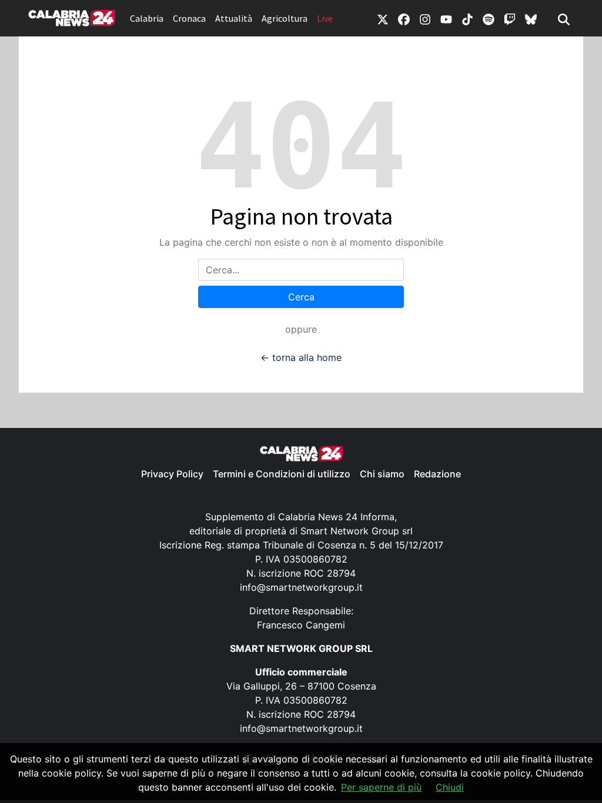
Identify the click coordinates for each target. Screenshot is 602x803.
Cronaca (189, 18)
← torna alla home (301, 357)
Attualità (233, 18)
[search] (563, 18)
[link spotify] (488, 18)
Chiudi (450, 787)
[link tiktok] (467, 18)
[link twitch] (509, 18)
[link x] (382, 18)
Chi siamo (382, 474)
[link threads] (530, 18)
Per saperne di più (381, 787)
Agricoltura (284, 18)
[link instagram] (425, 18)
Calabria (146, 18)
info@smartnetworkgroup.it (301, 587)
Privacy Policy (172, 474)
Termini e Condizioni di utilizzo (281, 474)
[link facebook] (403, 18)
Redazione (437, 474)
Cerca (301, 297)
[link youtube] (446, 18)
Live (325, 18)
